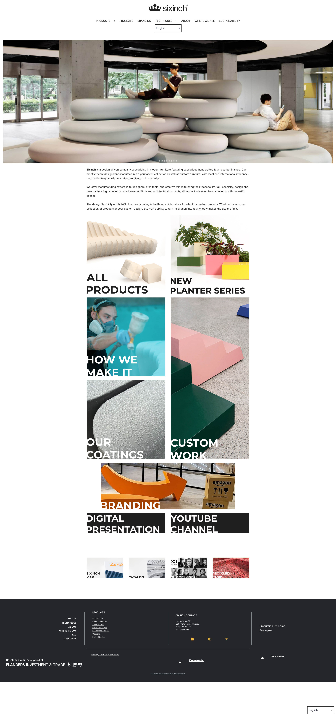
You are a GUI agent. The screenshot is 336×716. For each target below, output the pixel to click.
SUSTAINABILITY (229, 20)
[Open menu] (114, 21)
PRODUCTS (103, 20)
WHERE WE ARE (205, 20)
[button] (7, 102)
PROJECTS (126, 20)
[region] (168, 101)
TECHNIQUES (163, 20)
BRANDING (144, 20)
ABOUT (185, 20)
